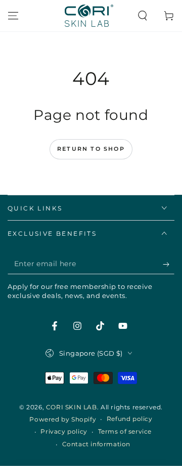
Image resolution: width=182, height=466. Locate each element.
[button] (142, 15)
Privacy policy (63, 431)
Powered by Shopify (62, 419)
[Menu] (13, 15)
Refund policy (130, 418)
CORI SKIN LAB (71, 407)
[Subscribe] (168, 264)
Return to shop (91, 148)
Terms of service (125, 431)
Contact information (96, 444)
